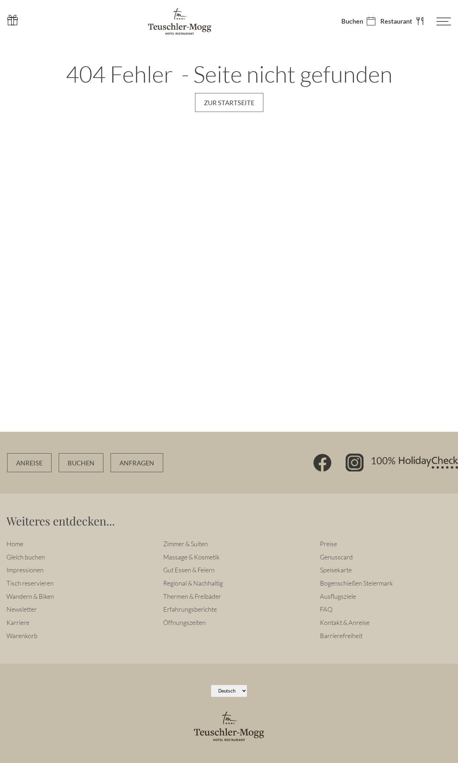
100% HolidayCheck (414, 462)
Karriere (17, 622)
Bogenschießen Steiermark (356, 583)
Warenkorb (22, 636)
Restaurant (396, 21)
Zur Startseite (229, 103)
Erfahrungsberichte (190, 609)
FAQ (326, 609)
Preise (328, 544)
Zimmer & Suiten (185, 544)
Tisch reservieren (30, 583)
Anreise (29, 463)
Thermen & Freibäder (192, 596)
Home (14, 544)
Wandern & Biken (30, 596)
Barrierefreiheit (341, 636)
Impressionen (25, 570)
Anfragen (137, 463)
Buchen (352, 21)
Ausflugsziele (338, 596)
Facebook (322, 462)
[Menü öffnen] (438, 21)
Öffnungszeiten (184, 622)
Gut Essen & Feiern (189, 570)
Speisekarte (336, 570)
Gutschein (12, 20)
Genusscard (336, 557)
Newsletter (21, 609)
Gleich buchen (25, 557)
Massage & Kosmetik (191, 557)
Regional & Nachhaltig (193, 583)
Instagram (355, 462)
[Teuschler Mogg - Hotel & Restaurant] (179, 21)
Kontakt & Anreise (345, 622)
